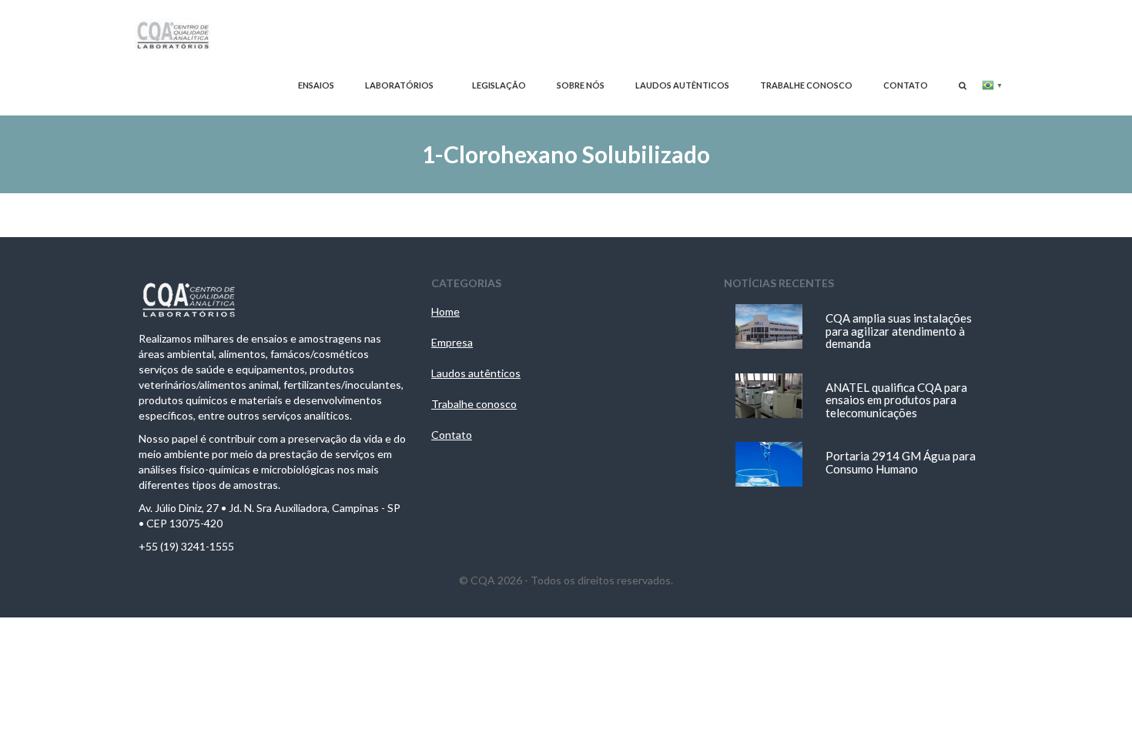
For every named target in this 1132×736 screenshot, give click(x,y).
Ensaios (316, 85)
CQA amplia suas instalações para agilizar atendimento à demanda (899, 330)
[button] (962, 85)
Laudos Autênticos (682, 85)
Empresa (452, 342)
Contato (905, 85)
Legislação (499, 85)
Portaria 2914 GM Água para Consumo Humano (901, 462)
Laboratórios (399, 85)
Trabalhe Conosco (806, 85)
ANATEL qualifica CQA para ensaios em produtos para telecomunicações (896, 400)
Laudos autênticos (476, 373)
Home (445, 311)
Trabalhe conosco (474, 403)
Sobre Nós (581, 85)
